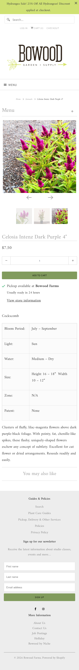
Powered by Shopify (53, 657)
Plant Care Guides (39, 513)
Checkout (53, 28)
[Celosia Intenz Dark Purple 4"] (39, 156)
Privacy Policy (39, 532)
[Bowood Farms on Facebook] (35, 609)
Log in (24, 28)
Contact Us (39, 628)
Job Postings (39, 633)
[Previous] (29, 197)
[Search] (8, 19)
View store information (24, 301)
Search (39, 506)
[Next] (50, 197)
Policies (39, 526)
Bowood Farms (32, 657)
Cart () (38, 28)
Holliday (39, 638)
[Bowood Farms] (39, 57)
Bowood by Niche (39, 643)
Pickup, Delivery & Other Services (39, 519)
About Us (39, 623)
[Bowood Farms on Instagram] (43, 609)
